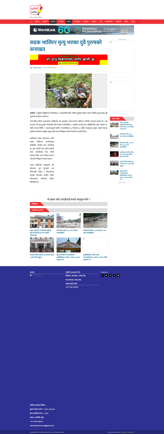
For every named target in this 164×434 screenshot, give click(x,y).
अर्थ (101, 21)
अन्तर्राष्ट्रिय (77, 21)
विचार (126, 21)
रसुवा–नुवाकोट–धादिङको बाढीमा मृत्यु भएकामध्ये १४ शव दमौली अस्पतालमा (40, 233)
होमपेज (37, 21)
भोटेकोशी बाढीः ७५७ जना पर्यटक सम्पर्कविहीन (67, 231)
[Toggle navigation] (31, 21)
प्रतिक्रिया (35, 203)
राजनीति (61, 21)
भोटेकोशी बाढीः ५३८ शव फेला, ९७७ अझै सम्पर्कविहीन (94, 231)
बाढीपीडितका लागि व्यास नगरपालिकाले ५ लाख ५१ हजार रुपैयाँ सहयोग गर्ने (95, 257)
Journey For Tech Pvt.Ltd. (127, 432)
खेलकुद (94, 21)
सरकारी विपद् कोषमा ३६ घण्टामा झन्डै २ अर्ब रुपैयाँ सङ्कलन (42, 256)
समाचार (45, 21)
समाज (69, 21)
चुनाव (133, 21)
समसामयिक (109, 21)
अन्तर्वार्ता (118, 21)
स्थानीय (53, 21)
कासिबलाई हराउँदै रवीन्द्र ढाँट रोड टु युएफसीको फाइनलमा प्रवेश (127, 154)
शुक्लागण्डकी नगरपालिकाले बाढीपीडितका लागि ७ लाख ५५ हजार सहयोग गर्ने (68, 257)
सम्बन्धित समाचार (37, 210)
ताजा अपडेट (116, 118)
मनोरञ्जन (85, 21)
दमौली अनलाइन (37, 68)
